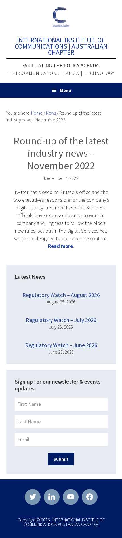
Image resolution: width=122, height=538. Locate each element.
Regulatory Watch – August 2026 (61, 294)
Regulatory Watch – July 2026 (61, 319)
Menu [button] (65, 90)
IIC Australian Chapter (61, 17)
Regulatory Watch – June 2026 (61, 345)
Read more (60, 246)
